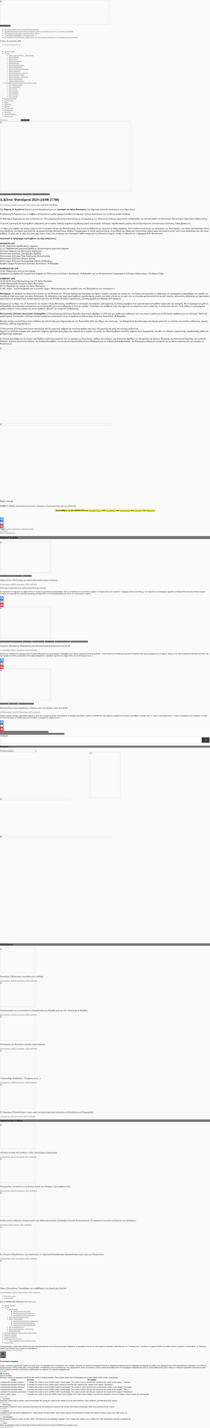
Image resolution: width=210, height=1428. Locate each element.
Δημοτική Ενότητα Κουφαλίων (24, 1323)
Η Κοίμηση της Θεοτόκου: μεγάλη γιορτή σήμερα (21, 33)
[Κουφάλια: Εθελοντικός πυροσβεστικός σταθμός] (105, 960)
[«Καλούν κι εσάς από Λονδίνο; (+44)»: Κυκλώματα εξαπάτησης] (105, 1136)
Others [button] (2, 1421)
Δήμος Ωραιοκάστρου (16, 81)
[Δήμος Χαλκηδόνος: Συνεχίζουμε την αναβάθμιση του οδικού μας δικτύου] (105, 1272)
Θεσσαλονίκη (49, 641)
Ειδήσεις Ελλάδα (10, 98)
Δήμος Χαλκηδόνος (16, 79)
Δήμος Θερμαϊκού (15, 61)
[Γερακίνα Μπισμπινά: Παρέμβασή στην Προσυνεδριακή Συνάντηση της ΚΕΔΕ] (105, 623)
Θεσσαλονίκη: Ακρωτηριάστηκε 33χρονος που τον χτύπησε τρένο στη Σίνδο (34, 708)
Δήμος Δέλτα (13, 59)
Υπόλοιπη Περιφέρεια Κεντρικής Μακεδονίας (20, 83)
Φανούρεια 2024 (27, 529)
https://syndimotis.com (7, 533)
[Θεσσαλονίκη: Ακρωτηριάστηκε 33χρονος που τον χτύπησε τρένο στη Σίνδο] (105, 685)
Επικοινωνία (8, 116)
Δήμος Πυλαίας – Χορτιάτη (18, 77)
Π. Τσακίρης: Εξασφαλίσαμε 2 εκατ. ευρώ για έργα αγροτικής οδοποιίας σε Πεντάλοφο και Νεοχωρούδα (41, 37)
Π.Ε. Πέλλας (13, 95)
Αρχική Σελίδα (9, 51)
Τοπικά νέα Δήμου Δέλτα (41, 194)
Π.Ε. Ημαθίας (13, 93)
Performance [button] (4, 1402)
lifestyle (7, 106)
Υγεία (6, 102)
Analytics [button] (3, 1409)
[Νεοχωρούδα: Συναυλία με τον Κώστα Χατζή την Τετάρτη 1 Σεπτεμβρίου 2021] (105, 1170)
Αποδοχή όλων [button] (16, 1350)
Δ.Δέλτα (8, 529)
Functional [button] (3, 1396)
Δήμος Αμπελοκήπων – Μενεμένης (21, 55)
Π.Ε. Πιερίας (13, 96)
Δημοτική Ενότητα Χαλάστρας (23, 1315)
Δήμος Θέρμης (14, 63)
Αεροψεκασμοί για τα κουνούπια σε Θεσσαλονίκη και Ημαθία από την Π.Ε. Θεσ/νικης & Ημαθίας (38, 31)
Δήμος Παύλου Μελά (16, 75)
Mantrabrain (32, 1302)
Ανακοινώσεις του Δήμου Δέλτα (11, 194)
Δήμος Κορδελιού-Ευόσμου (19, 69)
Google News (95, 510)
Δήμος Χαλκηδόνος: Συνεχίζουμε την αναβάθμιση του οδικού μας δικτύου (33, 1288)
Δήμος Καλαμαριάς (15, 67)
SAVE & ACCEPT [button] (6, 1427)
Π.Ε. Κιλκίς (13, 89)
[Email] (105, 523)
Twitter (138, 510)
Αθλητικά (7, 104)
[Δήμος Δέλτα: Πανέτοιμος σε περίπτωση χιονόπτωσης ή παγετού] (105, 557)
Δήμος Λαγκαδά (14, 71)
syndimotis (33, 205)
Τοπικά (6, 53)
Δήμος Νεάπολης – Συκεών (18, 73)
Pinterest (150, 510)
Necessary (6, 1374)
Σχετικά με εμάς (10, 1296)
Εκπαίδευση (8, 110)
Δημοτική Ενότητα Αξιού (22, 1311)
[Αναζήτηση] (205, 740)
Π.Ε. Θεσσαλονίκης (16, 85)
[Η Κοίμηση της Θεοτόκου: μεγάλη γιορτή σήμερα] (105, 1028)
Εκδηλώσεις (8, 100)
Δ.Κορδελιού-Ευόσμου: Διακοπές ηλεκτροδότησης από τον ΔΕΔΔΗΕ (46, 505)
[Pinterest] (105, 526)
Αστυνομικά (8, 108)
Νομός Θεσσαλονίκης (62, 641)
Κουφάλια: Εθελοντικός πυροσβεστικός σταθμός (21, 29)
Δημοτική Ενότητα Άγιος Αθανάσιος (25, 1321)
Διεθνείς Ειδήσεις (10, 114)
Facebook (110, 510)
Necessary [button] (3, 1371)
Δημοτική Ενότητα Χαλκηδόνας (24, 1325)
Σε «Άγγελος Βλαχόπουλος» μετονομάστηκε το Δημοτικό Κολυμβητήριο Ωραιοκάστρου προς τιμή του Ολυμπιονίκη (52, 1254)
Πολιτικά (7, 112)
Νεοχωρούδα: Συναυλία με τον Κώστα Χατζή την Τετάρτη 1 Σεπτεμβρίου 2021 (35, 1186)
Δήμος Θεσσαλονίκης (16, 65)
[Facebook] (105, 519)
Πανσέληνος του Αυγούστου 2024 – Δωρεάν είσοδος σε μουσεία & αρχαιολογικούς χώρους (32, 734)
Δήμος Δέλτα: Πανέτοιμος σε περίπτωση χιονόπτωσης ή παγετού (29, 580)
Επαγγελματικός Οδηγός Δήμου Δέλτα (22, 1341)
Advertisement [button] (5, 1415)
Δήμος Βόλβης (14, 57)
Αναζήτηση (4, 736)
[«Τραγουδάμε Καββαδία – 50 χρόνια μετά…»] (105, 1062)
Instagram (125, 510)
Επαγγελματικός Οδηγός (13, 1339)
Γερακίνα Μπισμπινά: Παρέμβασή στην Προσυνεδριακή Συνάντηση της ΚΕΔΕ (35, 646)
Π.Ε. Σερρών (13, 91)
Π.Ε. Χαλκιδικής (15, 87)
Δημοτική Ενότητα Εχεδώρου (23, 1313)
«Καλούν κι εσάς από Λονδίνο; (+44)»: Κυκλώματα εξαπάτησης (28, 1152)
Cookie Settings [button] (5, 1350)
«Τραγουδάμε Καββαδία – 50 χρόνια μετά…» (20, 35)
